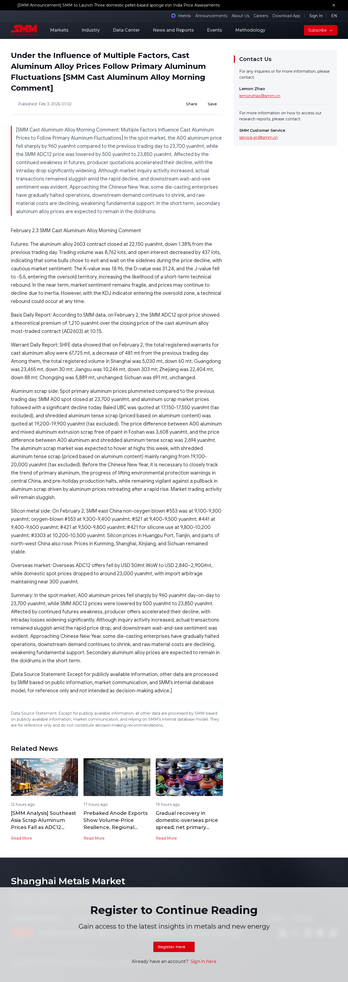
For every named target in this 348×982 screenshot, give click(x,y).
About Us (240, 15)
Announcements (211, 15)
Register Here (171, 946)
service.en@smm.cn (258, 137)
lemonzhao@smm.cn (259, 95)
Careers (261, 15)
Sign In (316, 15)
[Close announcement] (334, 5)
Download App (286, 15)
